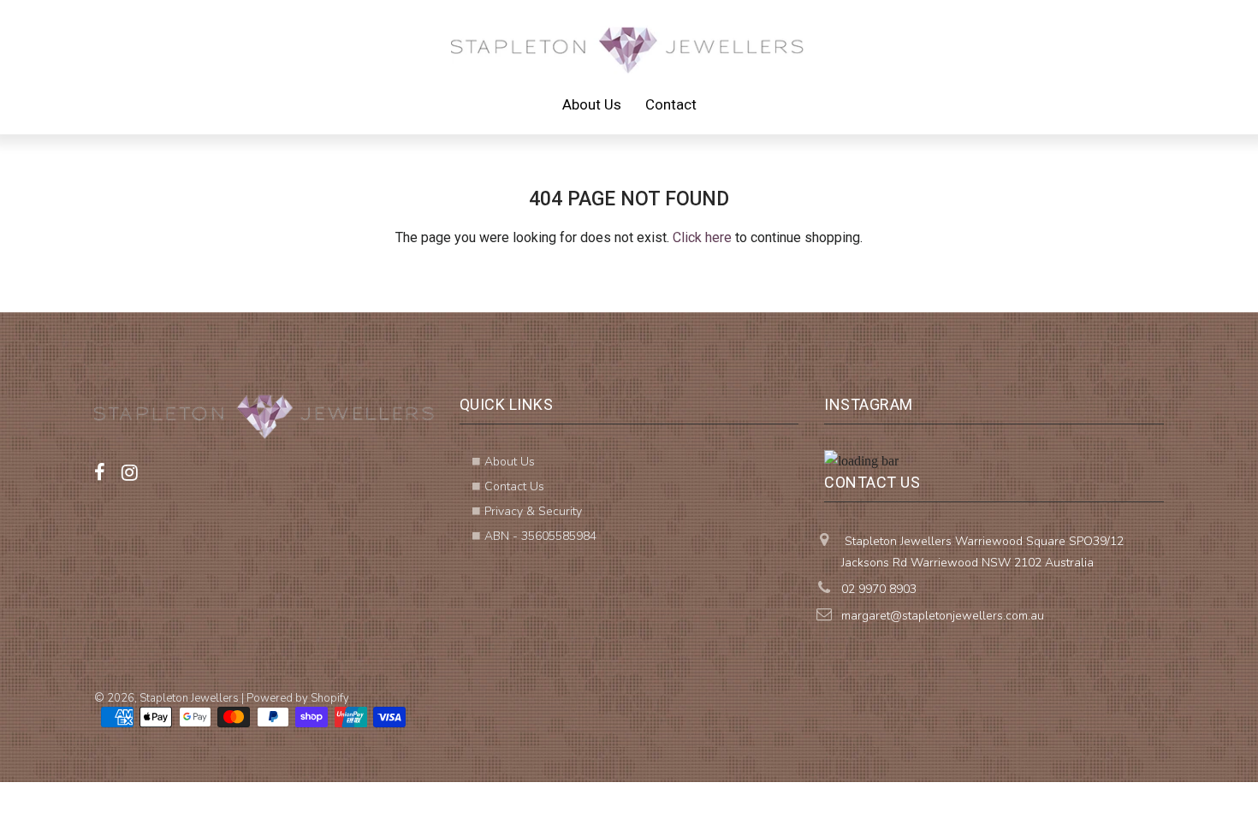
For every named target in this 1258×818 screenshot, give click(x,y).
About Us (591, 104)
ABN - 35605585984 (540, 536)
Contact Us (514, 486)
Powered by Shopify (297, 698)
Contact (671, 104)
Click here (702, 237)
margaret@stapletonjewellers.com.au (942, 616)
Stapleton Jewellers (189, 698)
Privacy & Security (533, 511)
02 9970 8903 (879, 589)
